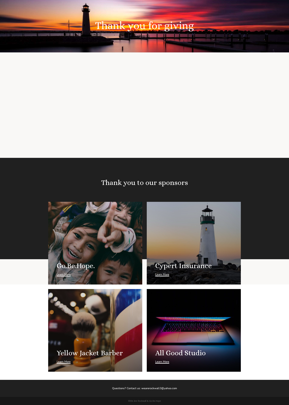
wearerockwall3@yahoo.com (159, 388)
